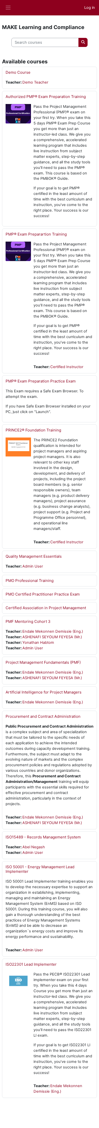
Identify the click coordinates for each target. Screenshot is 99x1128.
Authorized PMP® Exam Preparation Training (46, 96)
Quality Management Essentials (34, 556)
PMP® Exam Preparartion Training (36, 234)
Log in (89, 7)
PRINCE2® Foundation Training (33, 430)
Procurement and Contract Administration (43, 716)
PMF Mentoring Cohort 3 (28, 621)
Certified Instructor (66, 367)
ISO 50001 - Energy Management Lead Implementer (40, 869)
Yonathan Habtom (38, 642)
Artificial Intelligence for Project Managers (43, 692)
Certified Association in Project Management (46, 607)
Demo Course (18, 72)
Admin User (32, 566)
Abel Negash (33, 847)
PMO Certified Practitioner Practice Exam (43, 594)
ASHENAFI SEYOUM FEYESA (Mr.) (52, 637)
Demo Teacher (35, 82)
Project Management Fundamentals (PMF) (43, 662)
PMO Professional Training (30, 580)
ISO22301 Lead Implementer (31, 964)
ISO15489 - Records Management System (43, 837)
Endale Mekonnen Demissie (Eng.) (52, 631)
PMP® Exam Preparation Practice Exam (41, 381)
